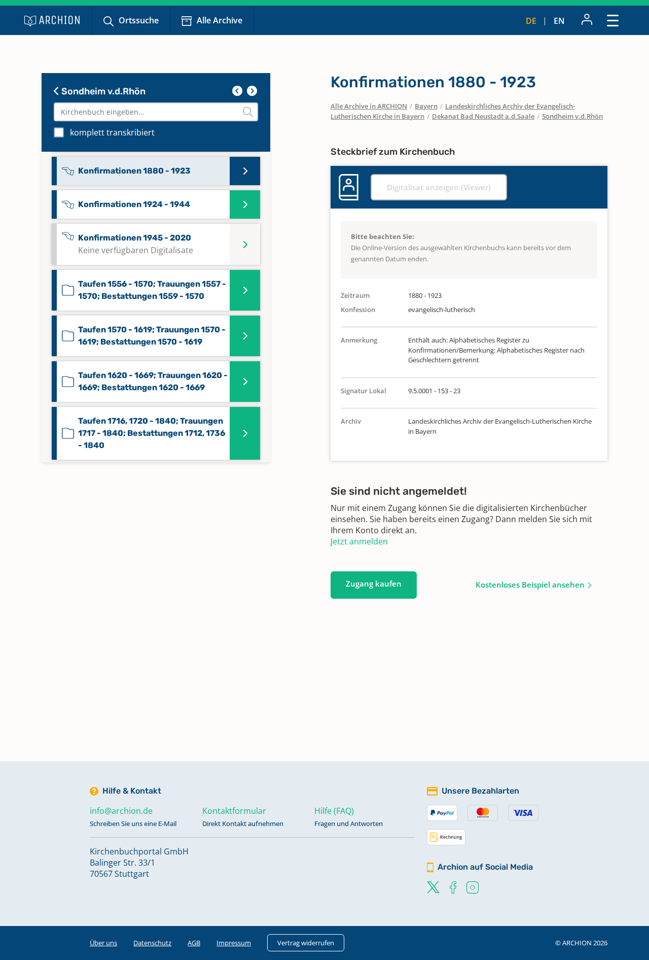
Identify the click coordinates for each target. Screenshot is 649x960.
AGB (194, 942)
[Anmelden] (587, 20)
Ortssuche (139, 20)
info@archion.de (121, 810)
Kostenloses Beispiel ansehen (530, 584)
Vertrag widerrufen (305, 942)
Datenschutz (152, 942)
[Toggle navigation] (613, 20)
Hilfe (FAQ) (334, 810)
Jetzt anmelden (359, 541)
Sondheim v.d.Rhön (102, 91)
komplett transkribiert (112, 132)
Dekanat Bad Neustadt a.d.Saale (483, 116)
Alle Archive (219, 20)
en (559, 20)
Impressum (234, 942)
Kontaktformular (234, 810)
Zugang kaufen (374, 583)
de (531, 20)
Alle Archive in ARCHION (369, 106)
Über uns (103, 942)
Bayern (426, 106)
